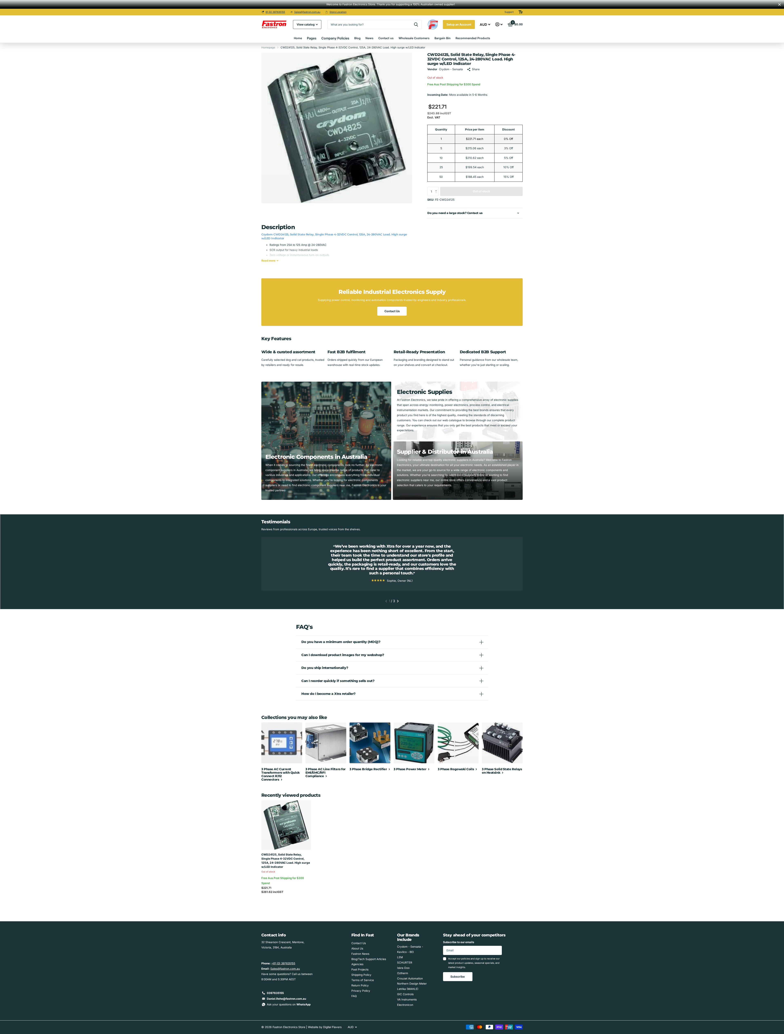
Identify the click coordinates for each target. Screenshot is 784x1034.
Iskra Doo (403, 967)
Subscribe (457, 976)
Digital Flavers (332, 1027)
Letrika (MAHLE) (407, 989)
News (369, 38)
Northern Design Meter (412, 983)
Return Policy (360, 985)
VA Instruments (407, 999)
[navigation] (386, 601)
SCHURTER (404, 962)
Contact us (386, 38)
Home (298, 38)
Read (268, 260)
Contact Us (392, 311)
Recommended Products (472, 38)
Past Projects (360, 969)
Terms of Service (362, 980)
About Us (357, 948)
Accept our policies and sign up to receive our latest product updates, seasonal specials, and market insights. (474, 963)
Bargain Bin (442, 38)
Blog (357, 38)
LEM (400, 957)
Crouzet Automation (410, 978)
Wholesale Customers (414, 38)
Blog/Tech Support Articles (368, 959)
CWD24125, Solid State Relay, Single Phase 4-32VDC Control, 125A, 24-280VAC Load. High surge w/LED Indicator (285, 860)
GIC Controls (405, 994)
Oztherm (402, 973)
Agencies (357, 964)
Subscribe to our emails (458, 942)
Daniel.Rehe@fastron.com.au (286, 998)
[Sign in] (499, 24)
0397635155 (275, 993)
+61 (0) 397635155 (283, 963)
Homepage (268, 47)
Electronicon (405, 1004)
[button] (437, 188)
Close (779, 4)
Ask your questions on (289, 1004)
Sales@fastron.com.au (307, 11)
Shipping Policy (361, 974)
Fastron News (360, 953)
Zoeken (416, 24)
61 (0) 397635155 (275, 11)
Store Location (338, 11)
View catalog (306, 24)
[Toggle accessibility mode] (521, 12)
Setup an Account (459, 24)
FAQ (354, 996)
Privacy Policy (360, 990)
